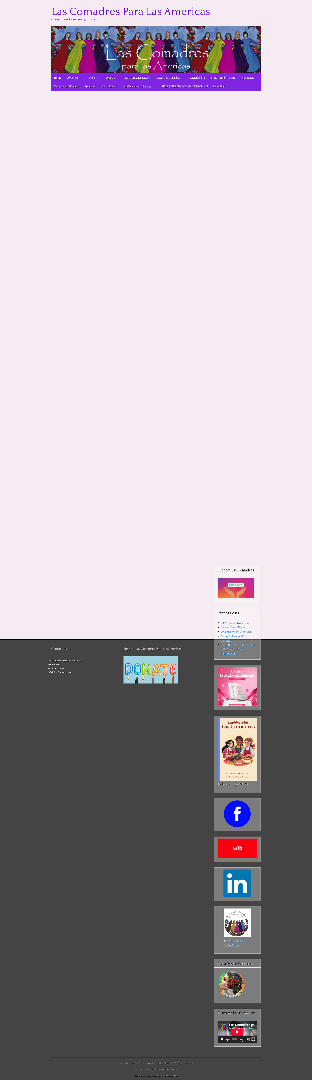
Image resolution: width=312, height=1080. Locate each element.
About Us (72, 77)
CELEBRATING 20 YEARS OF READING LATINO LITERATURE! (238, 649)
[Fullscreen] (253, 1039)
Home (57, 77)
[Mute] (248, 1039)
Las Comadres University (136, 86)
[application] (237, 1032)
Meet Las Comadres (168, 77)
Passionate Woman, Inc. (170, 1069)
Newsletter (248, 77)
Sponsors (90, 86)
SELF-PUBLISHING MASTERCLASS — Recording (193, 86)
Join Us (110, 77)
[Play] (222, 1039)
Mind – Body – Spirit (223, 77)
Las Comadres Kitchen (138, 77)
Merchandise (197, 77)
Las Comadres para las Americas (157, 1063)
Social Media (108, 86)
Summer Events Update (233, 627)
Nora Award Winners (66, 86)
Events (92, 77)
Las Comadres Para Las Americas (130, 12)
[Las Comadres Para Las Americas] (156, 49)
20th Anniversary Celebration (236, 631)
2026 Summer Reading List (235, 623)
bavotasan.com (170, 1075)
